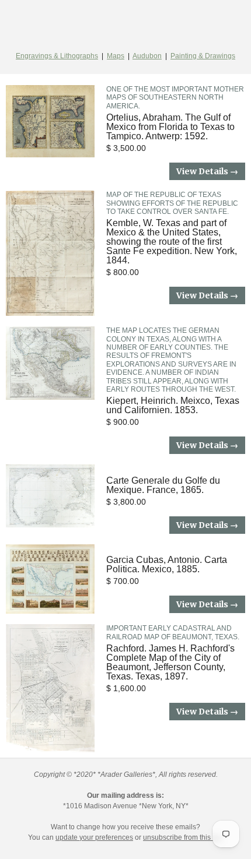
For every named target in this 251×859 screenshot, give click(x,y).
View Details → (207, 171)
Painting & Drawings (202, 56)
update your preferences (94, 837)
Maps (115, 56)
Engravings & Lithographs (57, 56)
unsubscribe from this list (182, 837)
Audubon (147, 56)
